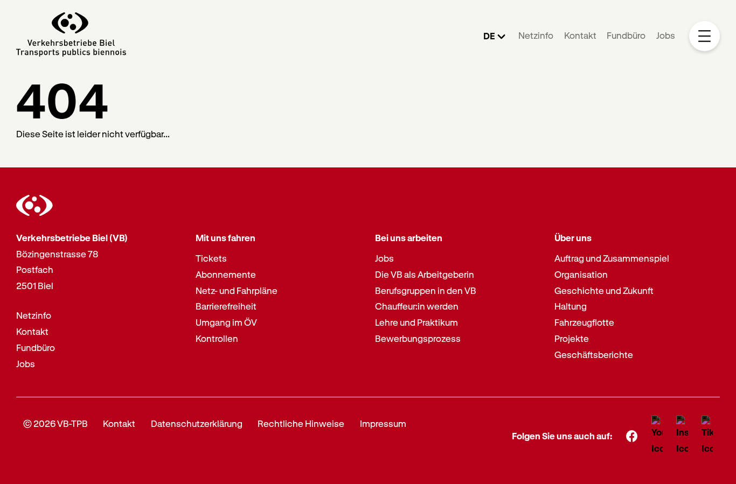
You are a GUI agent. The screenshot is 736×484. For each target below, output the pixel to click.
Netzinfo (535, 35)
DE (489, 36)
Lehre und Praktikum (416, 322)
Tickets (211, 258)
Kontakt (580, 35)
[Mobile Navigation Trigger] (704, 36)
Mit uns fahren (225, 238)
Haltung (570, 306)
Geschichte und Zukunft (604, 290)
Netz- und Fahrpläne (236, 290)
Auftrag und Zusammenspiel (611, 258)
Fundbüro (626, 35)
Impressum (383, 423)
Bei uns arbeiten (408, 238)
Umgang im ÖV (226, 322)
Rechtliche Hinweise (301, 423)
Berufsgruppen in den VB (425, 290)
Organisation (581, 274)
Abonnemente (226, 274)
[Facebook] (631, 435)
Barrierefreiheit (226, 306)
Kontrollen (217, 338)
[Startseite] (71, 36)
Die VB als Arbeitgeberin (424, 274)
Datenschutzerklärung (196, 423)
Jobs (665, 35)
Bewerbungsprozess (418, 338)
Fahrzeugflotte (584, 322)
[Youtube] (657, 436)
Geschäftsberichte (593, 354)
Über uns (573, 238)
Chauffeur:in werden (417, 306)
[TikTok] (707, 436)
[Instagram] (682, 436)
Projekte (571, 338)
